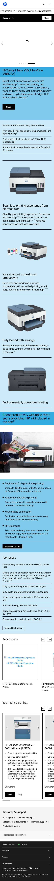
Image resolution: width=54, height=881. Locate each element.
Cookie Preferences (9, 870)
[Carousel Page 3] (29, 63)
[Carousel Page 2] (27, 63)
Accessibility (21, 868)
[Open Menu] (50, 4)
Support (5, 857)
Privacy (35, 868)
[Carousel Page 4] (31, 63)
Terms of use (23, 870)
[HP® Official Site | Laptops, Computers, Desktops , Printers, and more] (5, 4)
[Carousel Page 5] (34, 63)
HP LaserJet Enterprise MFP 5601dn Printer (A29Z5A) (20, 746)
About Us (5, 851)
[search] (44, 4)
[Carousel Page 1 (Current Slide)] (22, 63)
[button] (49, 639)
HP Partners (7, 864)
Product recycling (8, 868)
